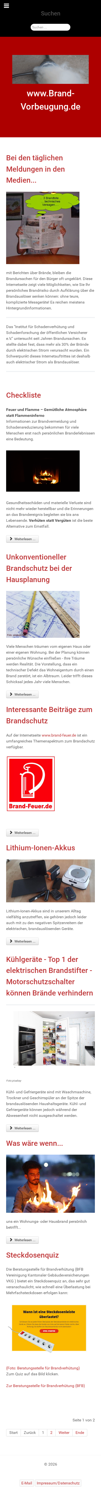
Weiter (64, 1432)
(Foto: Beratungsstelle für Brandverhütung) (43, 1368)
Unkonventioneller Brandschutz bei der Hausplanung (39, 568)
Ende (80, 1432)
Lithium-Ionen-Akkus (40, 847)
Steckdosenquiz (32, 1255)
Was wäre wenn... (34, 1143)
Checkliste (23, 395)
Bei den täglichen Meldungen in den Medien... (35, 168)
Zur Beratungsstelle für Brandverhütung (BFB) (45, 1385)
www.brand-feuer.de (59, 735)
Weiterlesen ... (25, 539)
